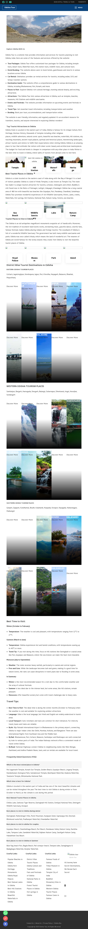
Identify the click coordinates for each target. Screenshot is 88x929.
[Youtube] (5, 918)
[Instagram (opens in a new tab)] (6, 2)
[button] (9, 29)
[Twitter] (73, 885)
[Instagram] (73, 890)
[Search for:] (84, 8)
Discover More (12, 286)
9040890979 (82, 2)
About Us (38, 923)
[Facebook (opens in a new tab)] (3, 2)
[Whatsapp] (5, 913)
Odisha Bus (57, 923)
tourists (48, 153)
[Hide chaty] (5, 924)
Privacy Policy (47, 923)
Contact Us (30, 923)
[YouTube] (73, 896)
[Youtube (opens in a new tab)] (10, 2)
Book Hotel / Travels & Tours (64, 2)
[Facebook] (73, 880)
